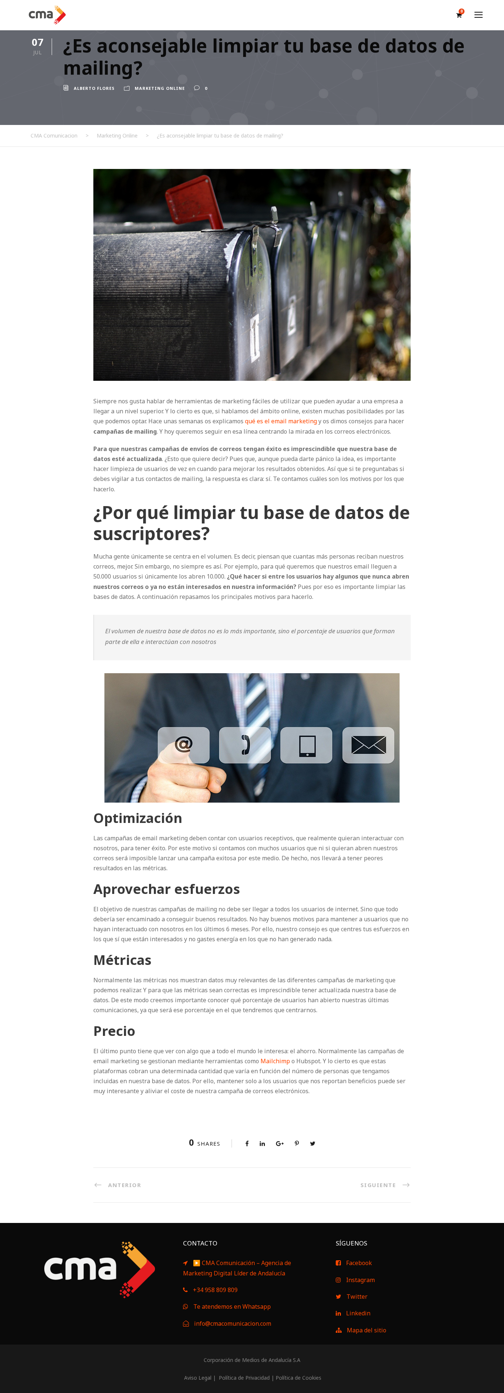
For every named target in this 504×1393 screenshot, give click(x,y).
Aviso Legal (197, 1377)
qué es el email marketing (281, 421)
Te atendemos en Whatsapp (232, 1306)
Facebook (359, 1263)
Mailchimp (275, 1061)
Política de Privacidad (243, 1377)
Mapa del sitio (366, 1330)
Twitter (356, 1296)
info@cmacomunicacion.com (232, 1323)
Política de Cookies (298, 1377)
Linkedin (358, 1313)
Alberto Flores (94, 88)
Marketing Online (160, 88)
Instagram (360, 1280)
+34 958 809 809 (215, 1290)
